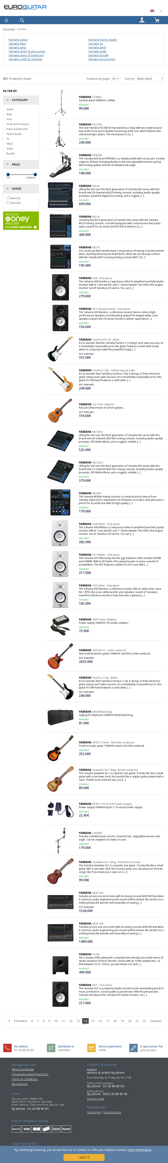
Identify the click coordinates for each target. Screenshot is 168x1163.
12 (70, 1021)
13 (78, 1021)
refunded (64, 1050)
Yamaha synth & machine (25, 59)
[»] (156, 11)
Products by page (98, 79)
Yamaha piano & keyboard (26, 55)
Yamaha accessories (101, 59)
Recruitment (20, 1084)
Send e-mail (95, 1099)
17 (107, 1021)
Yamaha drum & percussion (26, 51)
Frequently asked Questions (30, 1074)
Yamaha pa (95, 43)
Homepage (9, 29)
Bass (9, 114)
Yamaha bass (17, 43)
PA (8, 139)
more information (139, 1150)
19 (122, 1021)
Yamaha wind (97, 47)
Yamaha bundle (98, 55)
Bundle (11, 153)
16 (100, 1021)
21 (137, 1021)
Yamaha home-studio (102, 40)
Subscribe (94, 1112)
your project (148, 1050)
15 (92, 1021)
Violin (10, 148)
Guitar (10, 109)
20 (129, 1021)
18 (115, 1021)
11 (63, 1021)
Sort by (130, 79)
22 (144, 1021)
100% (102, 1050)
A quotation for (151, 1046)
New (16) (15, 198)
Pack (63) (15, 203)
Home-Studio (14, 134)
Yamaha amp (17, 47)
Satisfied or (66, 1046)
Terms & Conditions (25, 1079)
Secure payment (110, 1046)
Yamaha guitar (18, 40)
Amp (9, 119)
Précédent (20, 1021)
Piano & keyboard (17, 129)
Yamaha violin (97, 51)
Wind (9, 143)
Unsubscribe (112, 1112)
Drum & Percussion (18, 124)
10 (56, 1021)
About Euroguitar (23, 1069)
